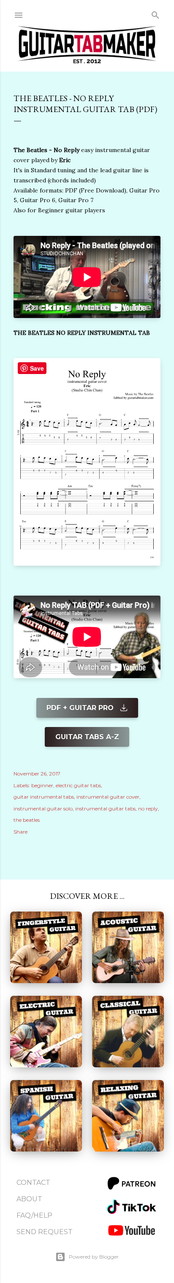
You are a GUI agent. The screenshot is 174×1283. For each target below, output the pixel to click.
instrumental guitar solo (43, 808)
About (29, 1199)
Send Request (44, 1232)
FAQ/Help (34, 1215)
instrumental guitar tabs (105, 808)
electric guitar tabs (78, 785)
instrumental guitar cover (107, 797)
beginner (42, 785)
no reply (148, 808)
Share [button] (20, 832)
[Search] (155, 13)
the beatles (27, 820)
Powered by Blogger (94, 1257)
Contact (33, 1183)
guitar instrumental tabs (44, 797)
